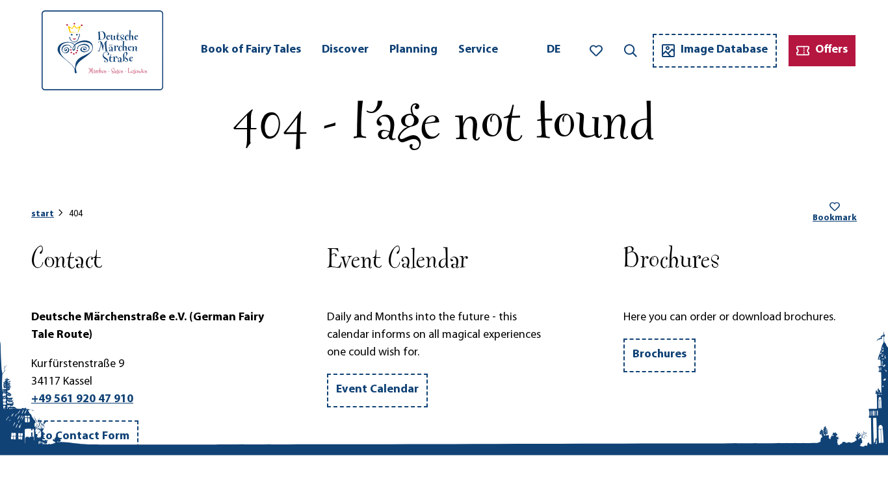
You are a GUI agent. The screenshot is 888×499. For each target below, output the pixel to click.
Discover (345, 50)
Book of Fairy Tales (251, 50)
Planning (413, 50)
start (42, 214)
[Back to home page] (102, 50)
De (553, 50)
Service (478, 50)
